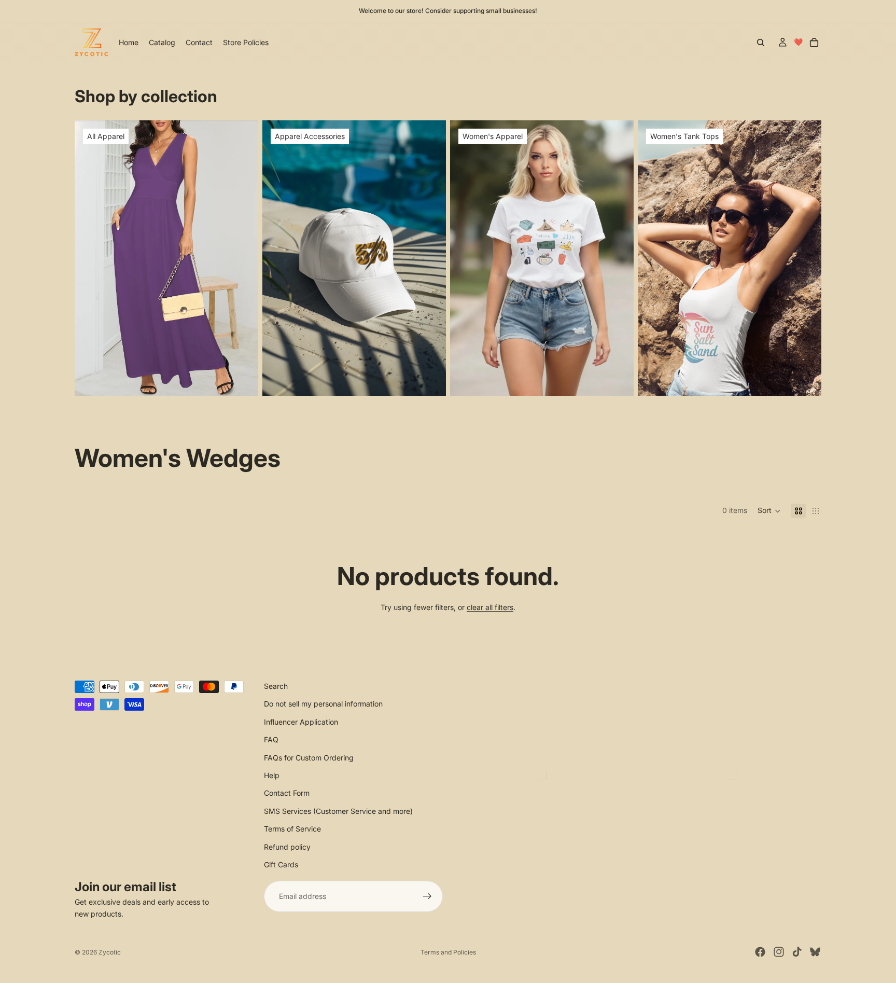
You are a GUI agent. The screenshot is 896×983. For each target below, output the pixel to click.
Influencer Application (301, 721)
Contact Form (287, 792)
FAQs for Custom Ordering (309, 757)
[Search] (760, 42)
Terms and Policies (448, 952)
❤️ (798, 41)
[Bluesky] (815, 952)
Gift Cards (281, 864)
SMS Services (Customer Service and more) (338, 811)
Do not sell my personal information (323, 704)
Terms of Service (292, 828)
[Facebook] (760, 952)
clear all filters (490, 607)
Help (271, 775)
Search (276, 686)
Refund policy (287, 846)
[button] (769, 511)
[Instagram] (779, 952)
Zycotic (110, 952)
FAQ (271, 739)
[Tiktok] (797, 952)
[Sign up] (427, 896)
